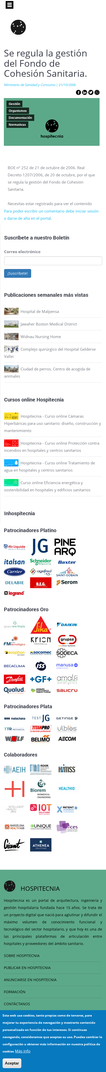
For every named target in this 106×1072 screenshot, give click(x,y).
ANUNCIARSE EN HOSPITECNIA (30, 979)
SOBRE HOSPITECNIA (22, 955)
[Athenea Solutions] (40, 844)
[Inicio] (18, 27)
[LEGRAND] (14, 593)
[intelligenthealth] (14, 808)
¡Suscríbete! (17, 273)
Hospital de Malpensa (40, 311)
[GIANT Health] (14, 844)
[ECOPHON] (14, 652)
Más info (22, 1051)
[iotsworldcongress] (40, 808)
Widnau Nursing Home (41, 336)
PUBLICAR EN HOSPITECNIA (27, 967)
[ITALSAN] (14, 561)
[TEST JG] (40, 718)
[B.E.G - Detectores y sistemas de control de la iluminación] (40, 582)
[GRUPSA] (67, 640)
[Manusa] (67, 665)
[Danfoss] (14, 678)
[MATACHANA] (14, 718)
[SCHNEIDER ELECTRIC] (40, 561)
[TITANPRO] (40, 728)
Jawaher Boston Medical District (49, 324)
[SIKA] (40, 624)
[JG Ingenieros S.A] (40, 546)
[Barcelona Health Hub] (14, 826)
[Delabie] (14, 582)
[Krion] (40, 640)
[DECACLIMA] (14, 665)
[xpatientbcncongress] (67, 808)
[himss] (67, 769)
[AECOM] (67, 738)
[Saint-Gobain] (67, 571)
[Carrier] (14, 571)
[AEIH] (14, 769)
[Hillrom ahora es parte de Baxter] (67, 561)
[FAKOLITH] (40, 690)
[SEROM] (67, 582)
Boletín (61, 237)
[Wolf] (14, 738)
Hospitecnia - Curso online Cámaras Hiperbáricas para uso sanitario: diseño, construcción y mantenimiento (52, 423)
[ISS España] (40, 665)
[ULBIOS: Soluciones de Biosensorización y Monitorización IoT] (67, 728)
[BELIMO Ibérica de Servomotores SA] (40, 738)
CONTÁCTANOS (17, 1003)
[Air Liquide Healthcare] (14, 546)
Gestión (14, 104)
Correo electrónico (22, 251)
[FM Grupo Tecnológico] (14, 640)
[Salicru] (67, 690)
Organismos (18, 111)
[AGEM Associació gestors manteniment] (40, 769)
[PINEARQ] (65, 546)
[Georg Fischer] (40, 678)
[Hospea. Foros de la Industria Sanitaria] (14, 788)
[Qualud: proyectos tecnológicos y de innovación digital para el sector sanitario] (14, 690)
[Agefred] (40, 571)
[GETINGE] (67, 718)
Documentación (20, 118)
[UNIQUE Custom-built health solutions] (40, 826)
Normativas (17, 125)
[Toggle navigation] (9, 5)
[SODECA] (67, 652)
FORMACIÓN (14, 991)
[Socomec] (40, 652)
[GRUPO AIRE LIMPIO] (14, 624)
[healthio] (66, 788)
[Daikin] (67, 624)
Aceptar (12, 1063)
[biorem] (40, 788)
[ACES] (67, 826)
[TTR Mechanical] (14, 728)
